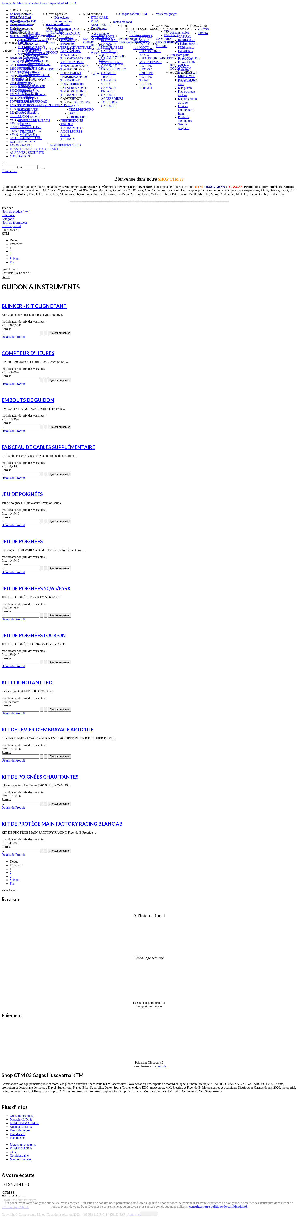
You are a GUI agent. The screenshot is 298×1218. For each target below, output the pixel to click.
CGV (13, 1152)
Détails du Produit (13, 337)
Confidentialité (19, 1155)
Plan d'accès (17, 1134)
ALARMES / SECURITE (27, 152)
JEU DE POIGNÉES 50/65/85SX (36, 588)
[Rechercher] (43, 168)
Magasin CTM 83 (21, 1119)
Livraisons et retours (23, 1144)
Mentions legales (20, 1159)
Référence (8, 215)
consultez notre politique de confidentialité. (218, 1206)
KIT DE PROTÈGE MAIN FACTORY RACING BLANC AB (62, 824)
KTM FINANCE (21, 1148)
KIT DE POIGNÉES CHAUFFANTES (40, 777)
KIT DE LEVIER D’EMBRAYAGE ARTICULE (48, 729)
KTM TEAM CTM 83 (24, 1123)
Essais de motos (20, 1130)
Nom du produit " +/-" (16, 211)
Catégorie (8, 219)
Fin (12, 262)
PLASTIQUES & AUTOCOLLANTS (35, 149)
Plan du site (17, 1137)
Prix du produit (11, 226)
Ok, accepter (149, 1213)
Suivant (14, 258)
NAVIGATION (20, 156)
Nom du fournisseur (14, 222)
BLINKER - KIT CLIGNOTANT (34, 306)
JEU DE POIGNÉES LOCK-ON (34, 635)
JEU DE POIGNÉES (22, 494)
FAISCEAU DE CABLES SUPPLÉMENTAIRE (48, 447)
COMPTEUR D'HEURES (28, 353)
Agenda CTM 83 (21, 1126)
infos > (161, 1066)
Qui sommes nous (21, 1115)
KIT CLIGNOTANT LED (27, 682)
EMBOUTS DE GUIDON (28, 400)
